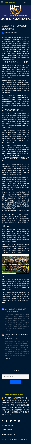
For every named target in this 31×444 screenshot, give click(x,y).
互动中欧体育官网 (7, 434)
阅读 (8, 331)
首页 (11, 13)
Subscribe (15, 382)
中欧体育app (23, 439)
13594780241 (8, 430)
